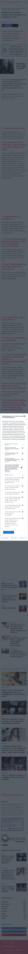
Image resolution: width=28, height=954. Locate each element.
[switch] (22, 448)
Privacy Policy (22, 537)
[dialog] (14, 477)
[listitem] (14, 444)
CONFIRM (8, 532)
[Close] (24, 416)
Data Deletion (5, 537)
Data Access (14, 537)
